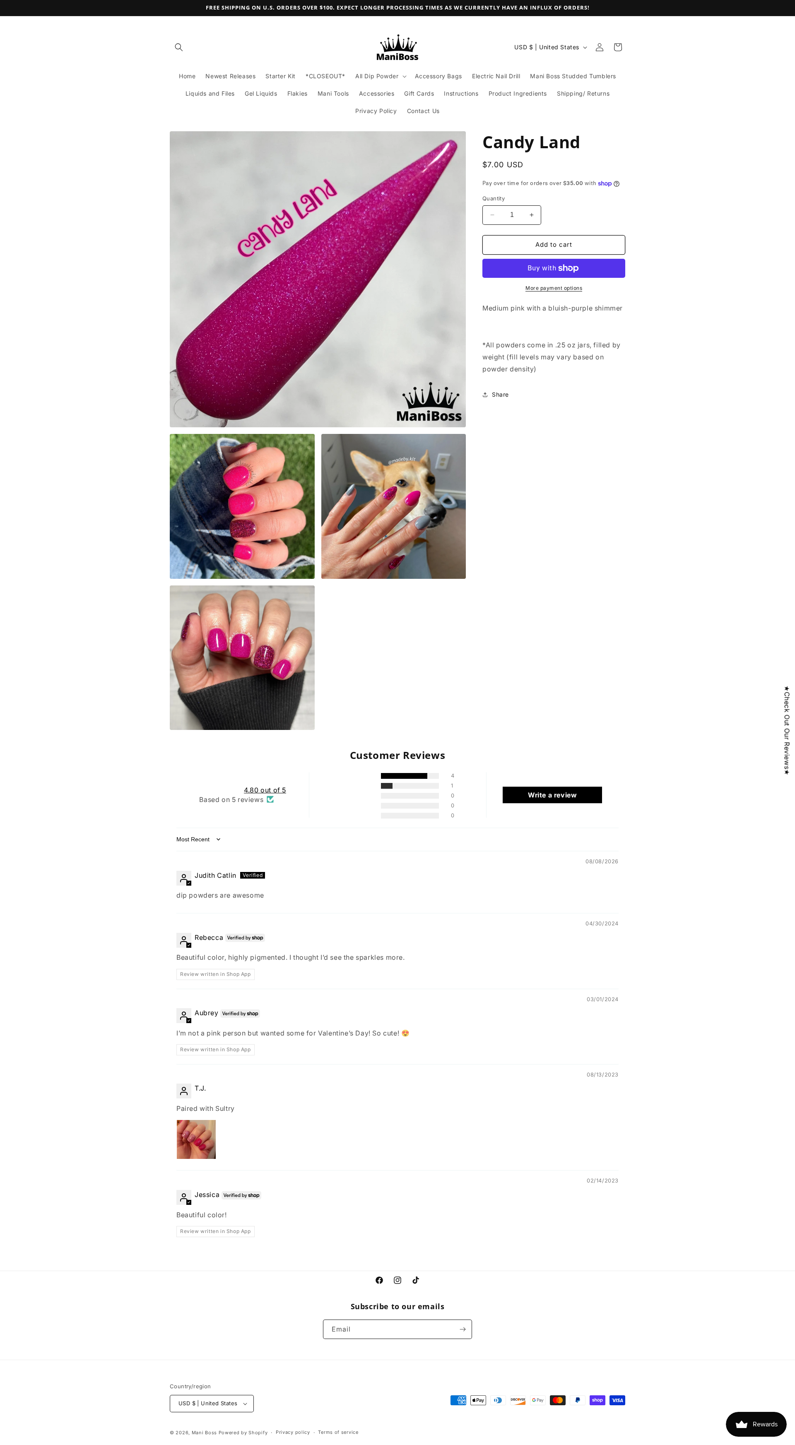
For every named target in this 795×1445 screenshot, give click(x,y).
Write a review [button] (552, 795)
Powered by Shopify (243, 1432)
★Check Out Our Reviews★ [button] (787, 730)
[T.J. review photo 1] (196, 1139)
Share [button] (500, 394)
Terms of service (338, 1432)
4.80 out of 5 (265, 790)
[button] (179, 47)
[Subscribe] (462, 1329)
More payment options (553, 288)
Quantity (493, 198)
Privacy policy (293, 1432)
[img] (196, 862)
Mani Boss (204, 1432)
